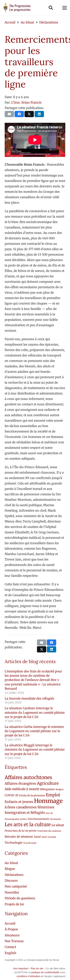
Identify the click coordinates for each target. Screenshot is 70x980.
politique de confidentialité (45, 972)
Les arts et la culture (28, 825)
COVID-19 (11, 795)
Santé (37, 836)
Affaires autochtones (28, 777)
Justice (23, 819)
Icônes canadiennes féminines (29, 807)
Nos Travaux (14, 941)
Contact (10, 947)
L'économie (55, 819)
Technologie (13, 842)
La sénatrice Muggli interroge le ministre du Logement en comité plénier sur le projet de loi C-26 (35, 749)
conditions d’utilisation (28, 976)
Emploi (53, 794)
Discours (11, 880)
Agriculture (48, 783)
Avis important (20, 968)
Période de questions (20, 898)
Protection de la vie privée (21, 830)
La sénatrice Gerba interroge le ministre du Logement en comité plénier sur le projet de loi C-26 (34, 731)
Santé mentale (49, 837)
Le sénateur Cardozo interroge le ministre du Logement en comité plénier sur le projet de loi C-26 (35, 712)
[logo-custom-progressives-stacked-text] (17, 8)
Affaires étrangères (20, 783)
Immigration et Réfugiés (25, 812)
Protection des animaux (49, 831)
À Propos (11, 929)
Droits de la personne (32, 795)
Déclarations (14, 875)
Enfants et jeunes (19, 802)
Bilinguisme (47, 789)
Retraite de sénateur (19, 836)
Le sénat (58, 825)
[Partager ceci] (19, 114)
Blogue (10, 869)
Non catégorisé (16, 886)
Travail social (29, 843)
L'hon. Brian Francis (26, 102)
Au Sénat (11, 863)
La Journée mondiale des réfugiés (29, 698)
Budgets (60, 789)
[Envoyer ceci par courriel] (9, 114)
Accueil (10, 923)
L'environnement (38, 819)
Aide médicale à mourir (22, 789)
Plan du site (37, 968)
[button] (50, 8)
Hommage (48, 800)
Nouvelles (12, 892)
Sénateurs (12, 935)
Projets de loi (14, 904)
